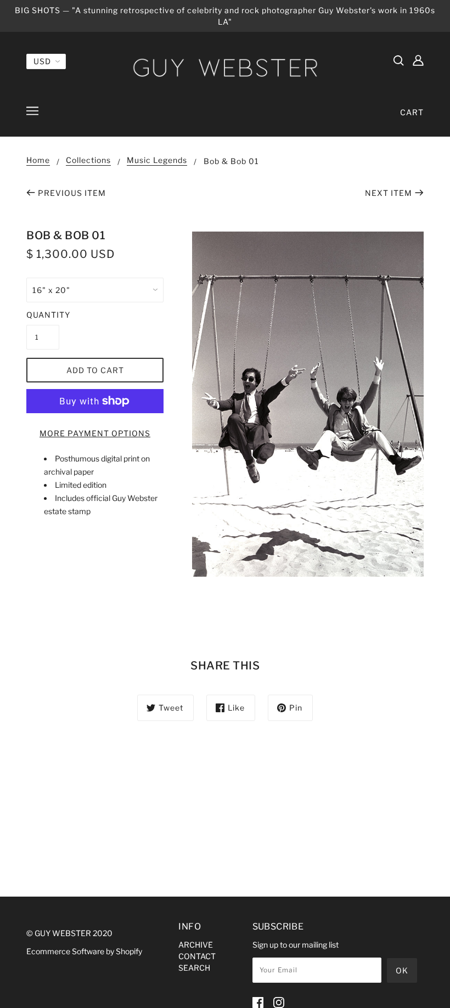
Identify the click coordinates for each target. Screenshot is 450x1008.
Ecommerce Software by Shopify (84, 951)
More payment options (95, 433)
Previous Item (72, 193)
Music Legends (157, 160)
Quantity (42, 314)
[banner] (225, 67)
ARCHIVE (195, 944)
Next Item (388, 193)
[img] (398, 59)
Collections (88, 160)
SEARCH (194, 967)
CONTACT (197, 956)
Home (38, 160)
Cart (412, 112)
